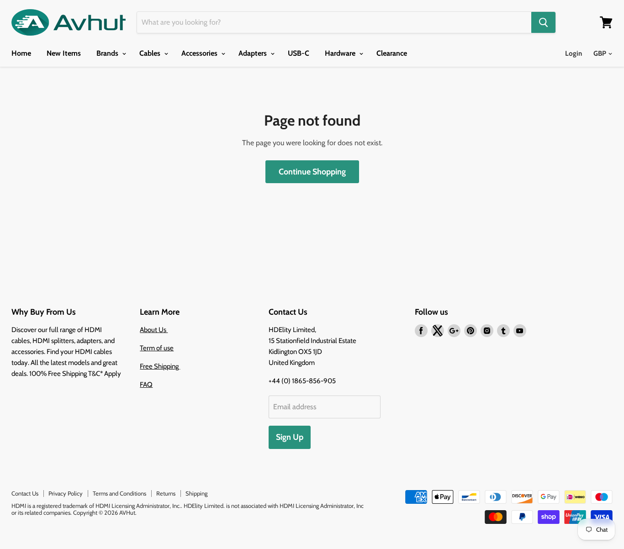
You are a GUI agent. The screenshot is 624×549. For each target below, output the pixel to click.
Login (573, 53)
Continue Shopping (312, 172)
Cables (150, 53)
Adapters (253, 53)
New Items (64, 53)
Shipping (196, 493)
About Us (154, 330)
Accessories (200, 53)
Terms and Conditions (119, 493)
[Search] (543, 22)
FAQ (146, 384)
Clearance (391, 53)
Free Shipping (160, 366)
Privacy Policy (65, 493)
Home (21, 53)
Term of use (157, 348)
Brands (108, 53)
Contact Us (24, 493)
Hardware (341, 53)
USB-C (298, 53)
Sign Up (289, 437)
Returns (165, 493)
